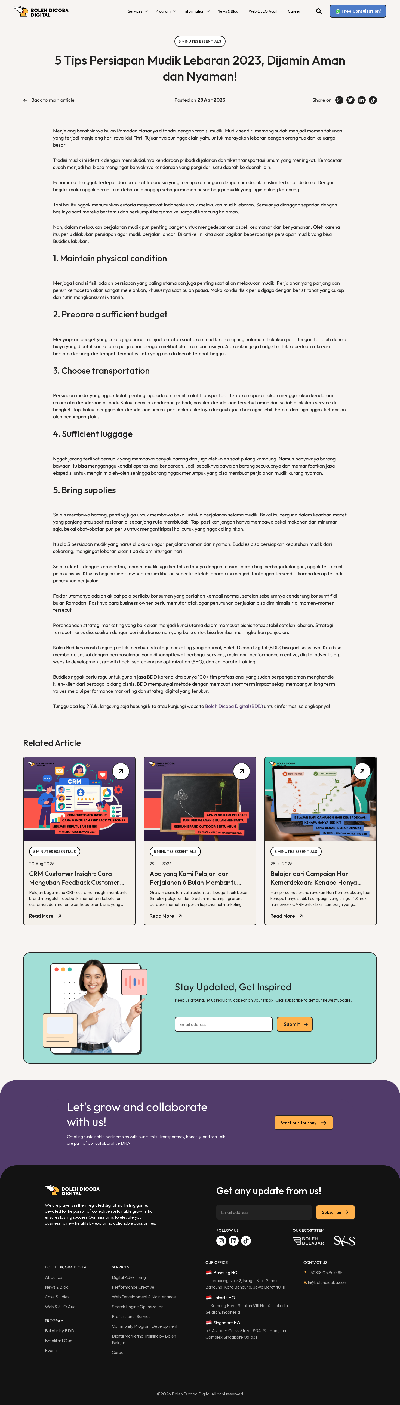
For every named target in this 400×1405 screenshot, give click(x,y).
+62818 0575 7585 (323, 1272)
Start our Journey (298, 1122)
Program (163, 11)
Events (51, 1350)
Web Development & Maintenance (144, 1296)
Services (135, 11)
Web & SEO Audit (263, 11)
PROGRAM (54, 1320)
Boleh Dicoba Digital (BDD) (234, 706)
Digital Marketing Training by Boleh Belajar (144, 1339)
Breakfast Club (58, 1340)
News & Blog (227, 11)
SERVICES (120, 1267)
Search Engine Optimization (138, 1306)
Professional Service (131, 1316)
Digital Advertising (129, 1277)
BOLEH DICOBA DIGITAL (67, 1267)
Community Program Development (144, 1326)
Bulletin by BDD (59, 1330)
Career (294, 11)
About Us (53, 1277)
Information (194, 11)
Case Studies (57, 1296)
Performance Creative (133, 1287)
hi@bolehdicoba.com (325, 1282)
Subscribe (331, 1212)
